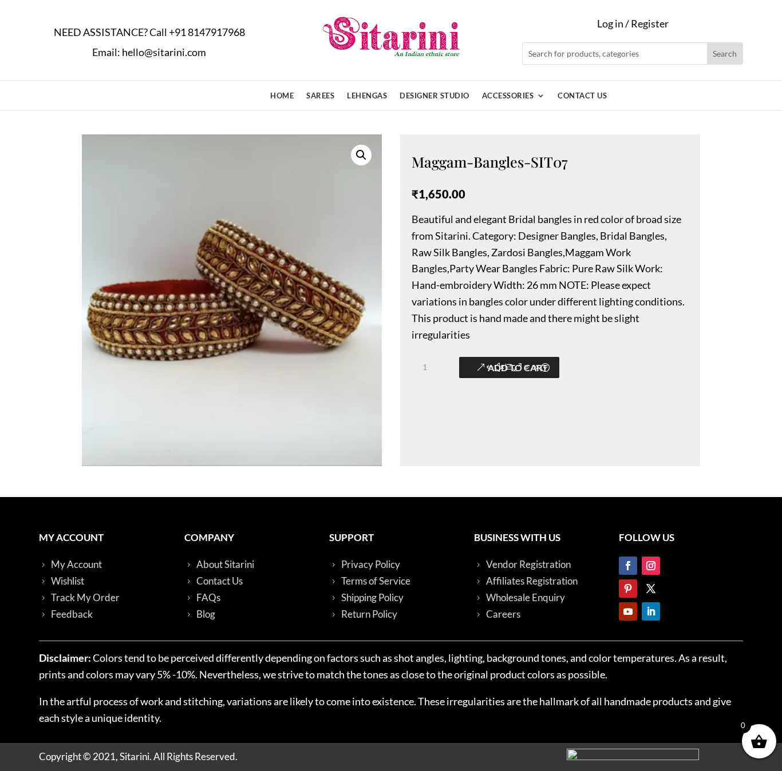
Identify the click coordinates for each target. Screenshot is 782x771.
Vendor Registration (528, 564)
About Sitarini (225, 564)
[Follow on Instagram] (651, 566)
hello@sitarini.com (164, 52)
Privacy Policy (370, 564)
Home (282, 96)
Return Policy (369, 614)
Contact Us (582, 96)
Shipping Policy (372, 597)
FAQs (208, 597)
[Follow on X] (651, 588)
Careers (503, 614)
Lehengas (367, 96)
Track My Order (85, 597)
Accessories (508, 96)
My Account (76, 564)
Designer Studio (434, 96)
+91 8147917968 (207, 32)
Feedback (72, 614)
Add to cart (518, 367)
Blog (205, 614)
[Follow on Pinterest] (628, 588)
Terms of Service (375, 581)
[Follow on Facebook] (628, 566)
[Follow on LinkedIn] (651, 611)
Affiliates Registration (532, 581)
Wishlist (67, 581)
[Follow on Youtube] (628, 611)
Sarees (320, 96)
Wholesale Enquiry (525, 597)
